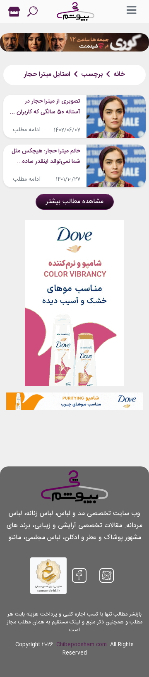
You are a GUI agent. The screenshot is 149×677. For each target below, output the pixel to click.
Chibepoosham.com (81, 644)
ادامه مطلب (27, 130)
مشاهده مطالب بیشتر (74, 201)
